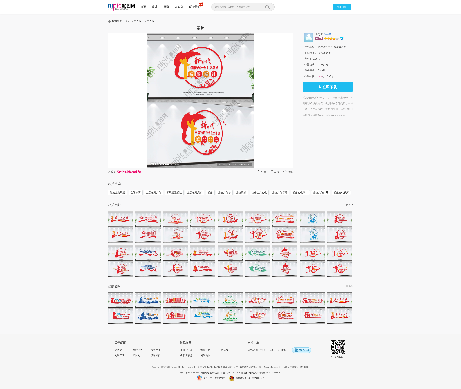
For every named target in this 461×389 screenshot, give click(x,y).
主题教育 (136, 192)
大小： (308, 58)
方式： (112, 171)
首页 (143, 6)
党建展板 (241, 192)
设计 (155, 6)
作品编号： (310, 47)
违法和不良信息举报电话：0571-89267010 (261, 372)
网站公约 (138, 350)
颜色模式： (310, 70)
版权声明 (156, 350)
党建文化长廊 (341, 192)
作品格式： (310, 64)
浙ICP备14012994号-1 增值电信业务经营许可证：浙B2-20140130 (210, 372)
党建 (210, 192)
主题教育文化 (153, 192)
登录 (189, 350)
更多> (349, 204)
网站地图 (205, 355)
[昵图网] (121, 7)
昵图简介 (120, 350)
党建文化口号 (320, 192)
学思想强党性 (174, 192)
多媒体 (179, 6)
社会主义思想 (117, 192)
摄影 (166, 6)
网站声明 (120, 355)
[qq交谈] (301, 350)
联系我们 (156, 355)
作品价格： (310, 76)
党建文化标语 (279, 192)
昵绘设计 (195, 6)
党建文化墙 (224, 192)
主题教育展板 (194, 192)
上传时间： (310, 53)
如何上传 (205, 350)
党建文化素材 (300, 192)
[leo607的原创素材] (308, 36)
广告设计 (139, 21)
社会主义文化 (259, 192)
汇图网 (136, 355)
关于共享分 (186, 355)
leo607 (327, 34)
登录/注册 (342, 7)
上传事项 (223, 350)
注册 (182, 350)
